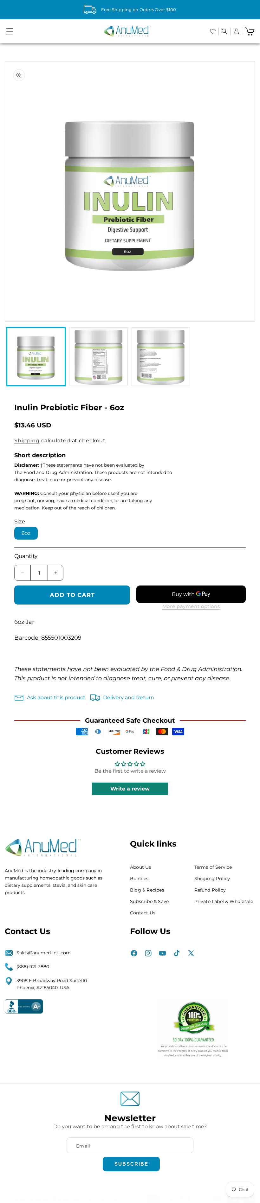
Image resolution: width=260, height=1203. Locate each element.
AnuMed (40, 1199)
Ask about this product (56, 697)
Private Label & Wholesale (223, 901)
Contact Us (142, 913)
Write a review (130, 789)
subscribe (131, 1164)
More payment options (191, 606)
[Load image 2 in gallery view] (98, 356)
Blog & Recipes (147, 890)
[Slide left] (15, 191)
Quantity (25, 556)
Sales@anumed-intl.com (43, 953)
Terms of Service (213, 867)
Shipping (27, 441)
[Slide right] (245, 191)
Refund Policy (210, 890)
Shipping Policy (212, 878)
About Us (140, 867)
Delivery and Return (128, 697)
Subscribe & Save (149, 901)
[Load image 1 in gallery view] (36, 356)
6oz (26, 533)
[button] (9, 31)
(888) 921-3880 (32, 966)
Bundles (139, 878)
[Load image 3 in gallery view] (161, 356)
